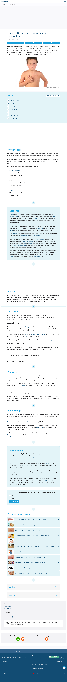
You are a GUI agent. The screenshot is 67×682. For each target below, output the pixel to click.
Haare (26, 336)
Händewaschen (50, 458)
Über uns (44, 651)
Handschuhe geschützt (19, 245)
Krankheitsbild (14, 100)
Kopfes (26, 334)
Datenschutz (57, 673)
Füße (24, 243)
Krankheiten (10, 4)
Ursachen (13, 103)
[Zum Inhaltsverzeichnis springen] (33, 202)
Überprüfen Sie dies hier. (37, 668)
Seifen (21, 460)
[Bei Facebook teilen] (15, 43)
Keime (11, 230)
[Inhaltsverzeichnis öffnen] (64, 667)
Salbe (53, 420)
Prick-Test (21, 389)
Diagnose (13, 112)
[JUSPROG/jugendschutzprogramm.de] (54, 656)
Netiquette (26, 651)
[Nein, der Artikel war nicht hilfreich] (22, 639)
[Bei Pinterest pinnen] (51, 43)
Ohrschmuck (36, 256)
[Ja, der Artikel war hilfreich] (18, 639)
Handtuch (48, 463)
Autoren (50, 651)
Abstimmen (14, 501)
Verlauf (12, 106)
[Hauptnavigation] (64, 1)
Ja (12, 495)
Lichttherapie (11, 437)
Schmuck (38, 473)
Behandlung (14, 115)
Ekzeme (12, 214)
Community (14, 651)
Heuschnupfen (36, 235)
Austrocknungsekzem (15, 170)
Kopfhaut (40, 228)
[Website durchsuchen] (57, 1)
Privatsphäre (63, 673)
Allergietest (23, 385)
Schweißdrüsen (41, 239)
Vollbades (24, 458)
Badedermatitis (13, 190)
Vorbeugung (14, 118)
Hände (30, 243)
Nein (13, 498)
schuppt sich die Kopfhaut (38, 334)
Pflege (47, 454)
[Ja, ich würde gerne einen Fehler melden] (46, 639)
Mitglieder (20, 651)
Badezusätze (39, 427)
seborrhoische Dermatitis (16, 187)
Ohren (11, 256)
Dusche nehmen (37, 458)
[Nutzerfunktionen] (61, 1)
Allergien (15, 233)
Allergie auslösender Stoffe (14, 391)
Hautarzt (12, 376)
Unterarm (29, 391)
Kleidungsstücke (47, 480)
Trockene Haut (14, 216)
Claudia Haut (7, 606)
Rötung (27, 327)
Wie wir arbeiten (56, 651)
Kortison (9, 422)
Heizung (34, 218)
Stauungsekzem (13, 177)
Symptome (13, 109)
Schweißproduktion (28, 241)
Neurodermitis (25, 235)
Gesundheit (3, 4)
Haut (54, 216)
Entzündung (28, 422)
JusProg (60, 661)
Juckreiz (24, 319)
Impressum (51, 673)
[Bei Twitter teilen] (33, 43)
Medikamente (11, 435)
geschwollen (54, 340)
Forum (8, 651)
